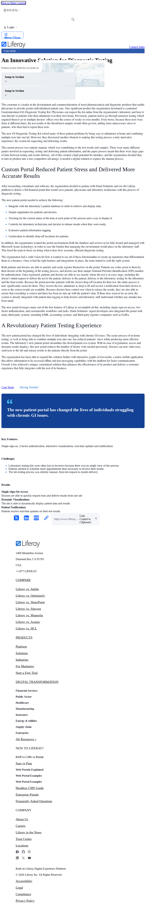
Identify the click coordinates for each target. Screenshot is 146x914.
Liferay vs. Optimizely (30, 595)
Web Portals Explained (29, 769)
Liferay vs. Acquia (28, 622)
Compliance (23, 894)
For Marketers (25, 666)
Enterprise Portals (27, 794)
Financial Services (26, 690)
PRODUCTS (24, 637)
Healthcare (22, 702)
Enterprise (22, 732)
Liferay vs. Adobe (27, 589)
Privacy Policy (25, 900)
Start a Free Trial (27, 673)
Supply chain (24, 726)
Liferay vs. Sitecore (28, 609)
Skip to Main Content (13, 2)
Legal (19, 887)
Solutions (22, 653)
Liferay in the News (28, 832)
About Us (22, 819)
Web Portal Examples (29, 775)
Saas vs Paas (24, 763)
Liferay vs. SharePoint (30, 602)
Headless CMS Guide (30, 788)
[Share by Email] (36, 518)
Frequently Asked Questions (34, 801)
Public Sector (24, 696)
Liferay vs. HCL (26, 628)
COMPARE (23, 580)
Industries (22, 659)
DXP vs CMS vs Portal (29, 757)
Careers (20, 826)
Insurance (22, 714)
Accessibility (24, 881)
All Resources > (26, 739)
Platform (21, 646)
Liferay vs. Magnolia (29, 615)
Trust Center (24, 839)
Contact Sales (137, 46)
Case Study (7, 387)
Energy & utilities (26, 720)
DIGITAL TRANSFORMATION (37, 682)
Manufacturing (25, 708)
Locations (22, 845)
